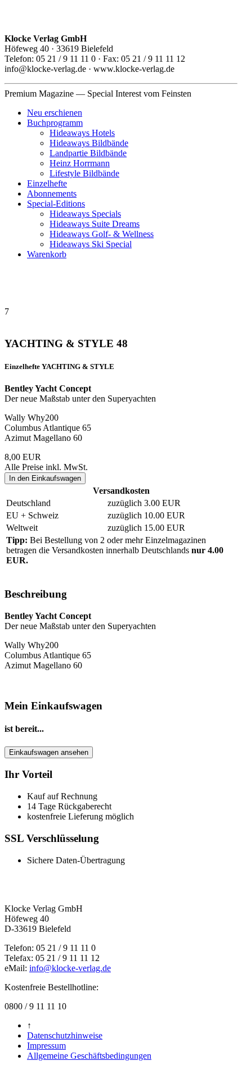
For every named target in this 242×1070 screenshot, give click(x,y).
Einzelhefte (47, 183)
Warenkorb (46, 254)
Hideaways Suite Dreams (95, 224)
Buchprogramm (55, 123)
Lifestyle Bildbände (84, 173)
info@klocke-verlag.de (70, 968)
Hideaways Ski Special (91, 244)
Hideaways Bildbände (89, 143)
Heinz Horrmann (80, 163)
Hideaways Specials (85, 213)
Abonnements (52, 193)
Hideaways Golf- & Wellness (102, 234)
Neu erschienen (54, 112)
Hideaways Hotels (82, 133)
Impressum (46, 1045)
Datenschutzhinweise (64, 1035)
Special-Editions (56, 203)
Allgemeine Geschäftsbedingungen (89, 1055)
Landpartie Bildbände (88, 153)
